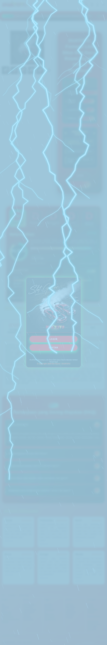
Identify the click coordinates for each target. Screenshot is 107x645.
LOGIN (54, 339)
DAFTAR (53, 347)
